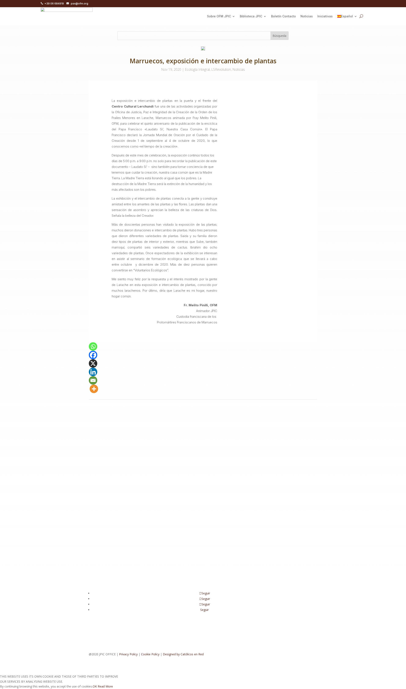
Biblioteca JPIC (251, 16)
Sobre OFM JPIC (219, 16)
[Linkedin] (93, 372)
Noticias (306, 16)
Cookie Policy (150, 654)
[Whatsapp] (93, 346)
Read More (105, 686)
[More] (94, 389)
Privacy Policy (128, 654)
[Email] (93, 380)
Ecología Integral (197, 69)
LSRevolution (221, 69)
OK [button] (95, 686)
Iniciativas (325, 16)
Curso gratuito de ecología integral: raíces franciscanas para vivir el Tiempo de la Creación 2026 (180, 478)
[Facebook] (93, 355)
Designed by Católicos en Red (183, 654)
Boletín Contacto (283, 16)
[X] (93, 363)
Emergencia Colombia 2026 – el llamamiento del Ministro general (152, 523)
